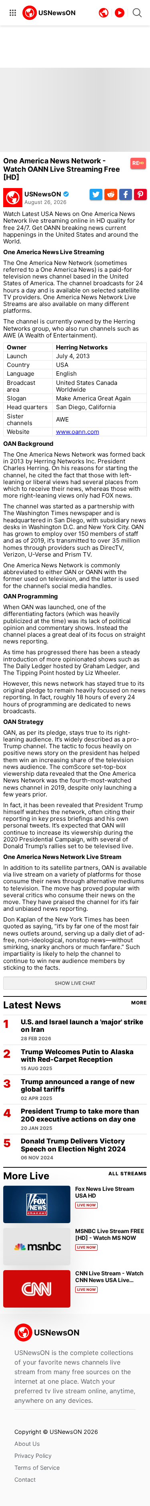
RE (138, 163)
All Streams (127, 1174)
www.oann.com (77, 431)
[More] (12, 12)
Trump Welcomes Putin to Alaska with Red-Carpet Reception (77, 1056)
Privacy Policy (33, 1455)
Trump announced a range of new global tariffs (78, 1086)
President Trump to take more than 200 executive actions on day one (80, 1115)
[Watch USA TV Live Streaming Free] (49, 13)
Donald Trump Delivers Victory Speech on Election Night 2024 (73, 1145)
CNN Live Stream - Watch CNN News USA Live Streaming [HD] (109, 1279)
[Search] (137, 12)
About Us (27, 1443)
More (139, 1003)
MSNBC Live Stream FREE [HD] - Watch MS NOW (109, 1234)
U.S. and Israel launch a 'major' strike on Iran (82, 1026)
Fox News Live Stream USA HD (104, 1191)
